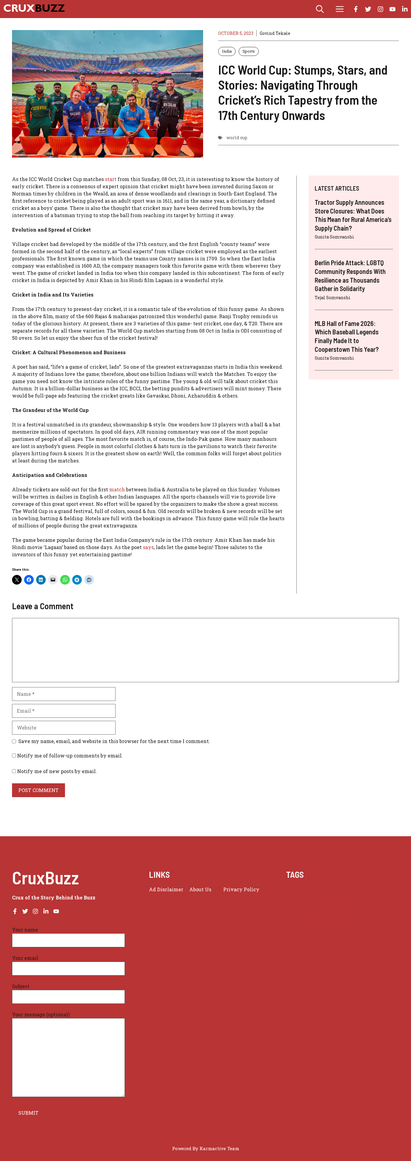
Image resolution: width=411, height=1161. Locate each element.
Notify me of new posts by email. (57, 771)
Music (350, 904)
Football (359, 897)
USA (291, 926)
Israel (304, 904)
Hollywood (383, 897)
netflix (367, 904)
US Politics (311, 926)
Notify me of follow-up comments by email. (70, 755)
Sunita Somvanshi (334, 237)
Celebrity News (303, 889)
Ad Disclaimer (166, 889)
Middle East (327, 904)
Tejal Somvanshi (333, 297)
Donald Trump (355, 889)
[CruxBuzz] (34, 9)
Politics (327, 911)
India (227, 51)
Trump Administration (359, 918)
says (148, 547)
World (333, 926)
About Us (200, 889)
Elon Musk (298, 897)
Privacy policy (241, 889)
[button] (320, 9)
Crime (330, 889)
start (111, 179)
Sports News (370, 911)
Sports (249, 51)
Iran (291, 904)
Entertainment (330, 897)
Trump (323, 918)
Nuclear (307, 911)
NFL (290, 911)
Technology (299, 918)
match (117, 489)
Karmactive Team (219, 1148)
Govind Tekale (275, 33)
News (384, 904)
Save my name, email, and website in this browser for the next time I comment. (114, 741)
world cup (237, 137)
